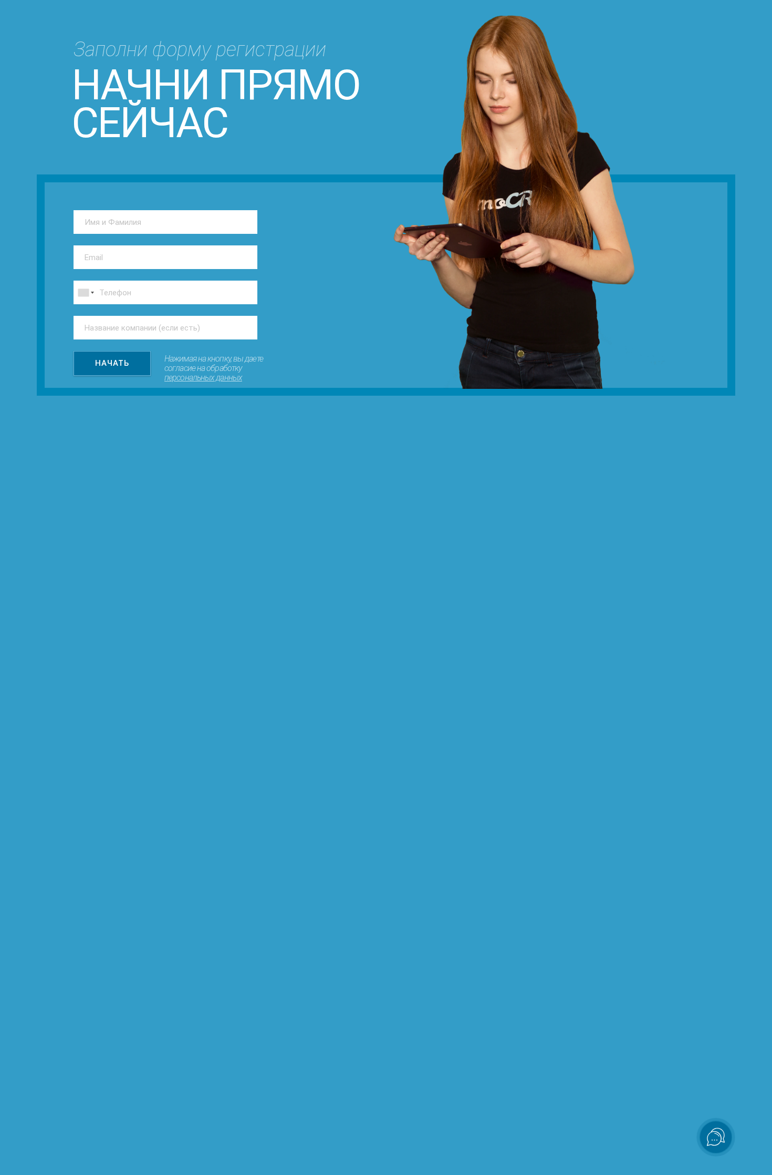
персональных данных (203, 378)
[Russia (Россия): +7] (85, 292)
